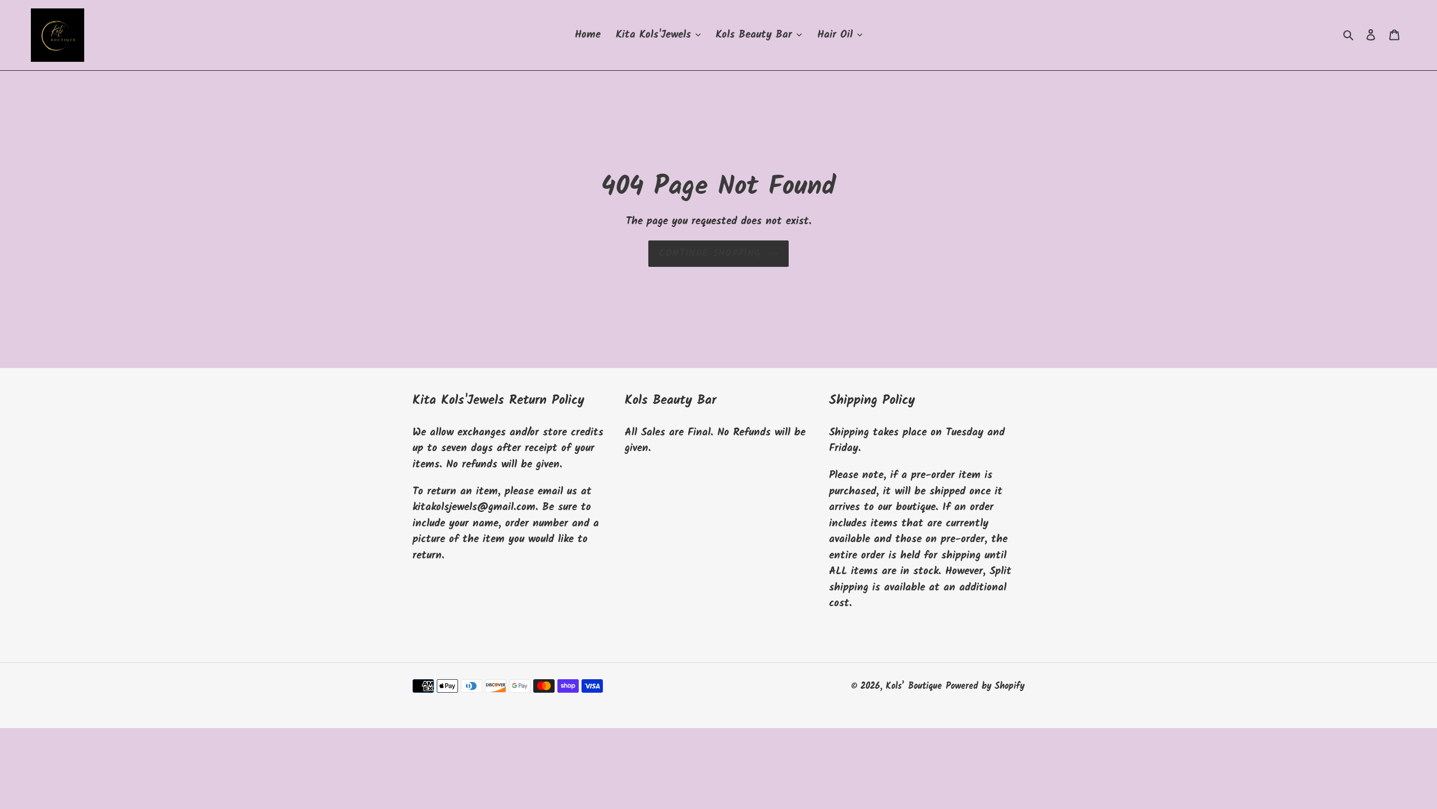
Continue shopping (710, 253)
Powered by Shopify (985, 686)
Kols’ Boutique (914, 686)
